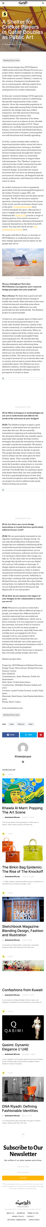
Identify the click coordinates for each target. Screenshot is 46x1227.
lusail (11, 724)
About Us (10, 1213)
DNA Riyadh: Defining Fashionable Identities (20, 1108)
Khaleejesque (10, 44)
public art (21, 724)
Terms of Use (32, 1213)
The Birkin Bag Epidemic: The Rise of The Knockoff (22, 869)
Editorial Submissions (16, 1220)
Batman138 (20, 215)
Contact (30, 1216)
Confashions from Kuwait (22, 990)
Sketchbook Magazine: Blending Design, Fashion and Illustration (22, 930)
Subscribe (23, 1178)
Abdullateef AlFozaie (12, 817)
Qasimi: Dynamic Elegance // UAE (15, 1047)
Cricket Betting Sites (22, 207)
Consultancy (34, 1220)
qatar (31, 724)
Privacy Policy (18, 1216)
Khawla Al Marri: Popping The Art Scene (22, 810)
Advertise (21, 1213)
